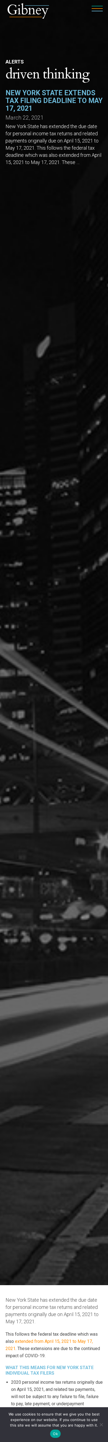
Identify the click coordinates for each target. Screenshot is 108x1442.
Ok (55, 1434)
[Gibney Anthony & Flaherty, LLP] (28, 10)
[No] (101, 1424)
